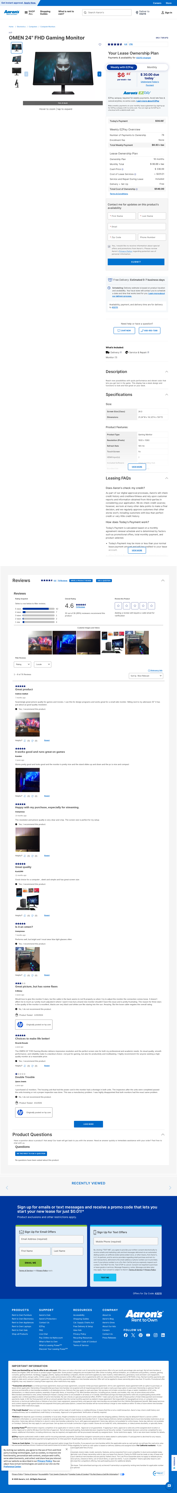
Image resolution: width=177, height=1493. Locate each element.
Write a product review (81, 581)
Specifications (119, 394)
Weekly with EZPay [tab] (121, 67)
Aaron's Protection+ (48, 1319)
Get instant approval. (18, 3)
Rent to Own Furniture (22, 1315)
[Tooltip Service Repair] (148, 352)
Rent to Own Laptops (21, 1326)
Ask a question (104, 581)
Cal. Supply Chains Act (83, 1322)
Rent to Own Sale (20, 1330)
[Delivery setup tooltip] (121, 352)
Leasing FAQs (118, 478)
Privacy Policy (125, 251)
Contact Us (44, 1322)
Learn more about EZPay (147, 101)
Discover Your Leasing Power (53, 1349)
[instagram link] (155, 1335)
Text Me (105, 1277)
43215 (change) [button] (143, 57)
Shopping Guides (45, 12)
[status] (88, 1212)
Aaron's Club (44, 1315)
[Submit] (85, 12)
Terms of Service (26, 1270)
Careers (157, 3)
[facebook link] (126, 1335)
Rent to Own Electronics (22, 1319)
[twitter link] (133, 1335)
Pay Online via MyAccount (51, 1337)
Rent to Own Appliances (23, 1322)
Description (116, 371)
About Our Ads (109, 1326)
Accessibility (78, 1315)
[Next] (169, 1188)
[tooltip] (123, 189)
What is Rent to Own (48, 1341)
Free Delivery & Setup (83, 1326)
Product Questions (32, 1134)
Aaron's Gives (108, 1322)
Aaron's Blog (108, 1319)
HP (10, 32)
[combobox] (107, 12)
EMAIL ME (30, 1262)
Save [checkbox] (162, 36)
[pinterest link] (141, 1335)
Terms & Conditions (119, 194)
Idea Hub (77, 1330)
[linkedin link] (163, 1335)
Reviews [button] (61, 582)
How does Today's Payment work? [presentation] (127, 522)
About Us (106, 1315)
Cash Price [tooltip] (115, 169)
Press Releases (109, 1337)
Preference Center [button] (12, 1466)
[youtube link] (148, 1335)
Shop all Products (20, 1334)
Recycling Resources (82, 1337)
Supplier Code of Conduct (85, 1341)
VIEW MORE (137, 467)
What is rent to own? (66, 12)
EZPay (42, 1326)
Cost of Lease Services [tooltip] (122, 174)
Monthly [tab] (152, 67)
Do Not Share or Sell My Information (104, 1474)
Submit (136, 262)
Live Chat (43, 1334)
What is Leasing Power (50, 1345)
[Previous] (7, 1188)
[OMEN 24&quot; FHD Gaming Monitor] (16, 47)
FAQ (41, 1330)
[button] (26, 74)
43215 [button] (115, 307)
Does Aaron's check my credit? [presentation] (125, 488)
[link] (120, 44)
